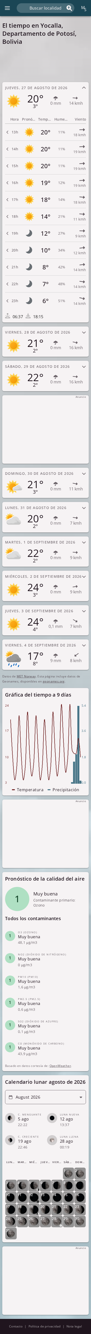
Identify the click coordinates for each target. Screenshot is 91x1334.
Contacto (15, 1326)
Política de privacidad (45, 1326)
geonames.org (54, 681)
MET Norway (26, 676)
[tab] (45, 97)
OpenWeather (60, 1066)
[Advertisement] (45, 63)
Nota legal (74, 1326)
